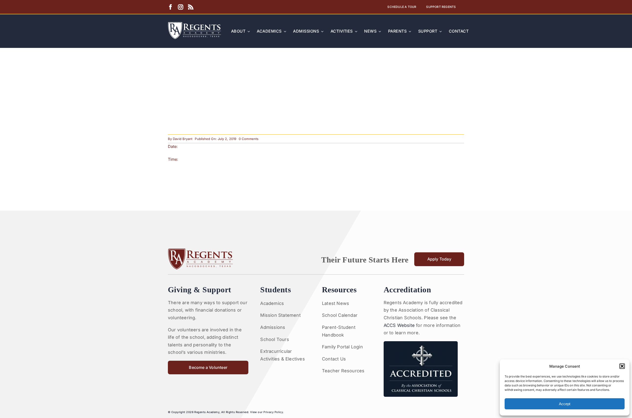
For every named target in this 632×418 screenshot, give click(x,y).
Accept (564, 404)
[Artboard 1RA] (194, 23)
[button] (622, 366)
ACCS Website (399, 325)
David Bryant (182, 139)
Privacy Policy (273, 412)
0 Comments (248, 139)
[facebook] (170, 7)
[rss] (190, 7)
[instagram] (180, 7)
